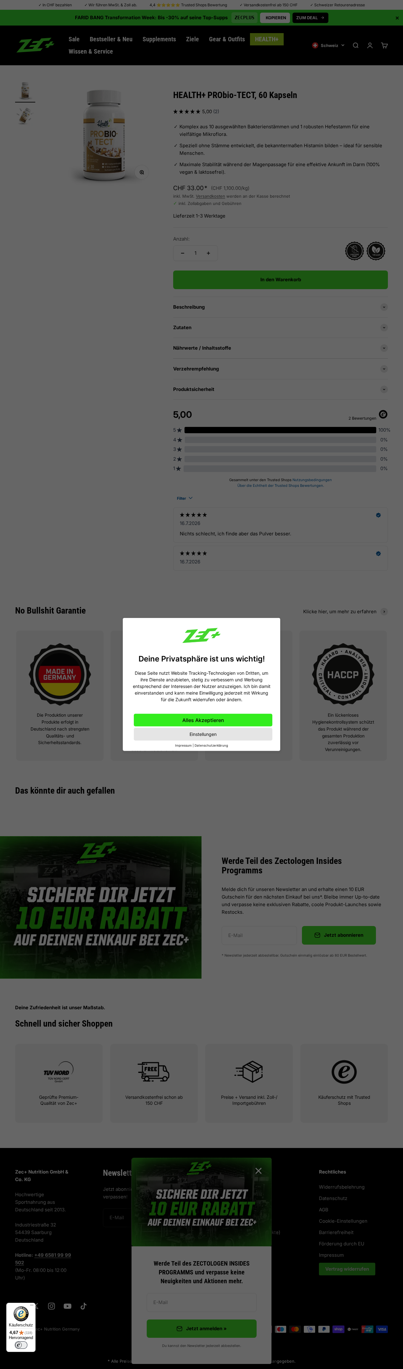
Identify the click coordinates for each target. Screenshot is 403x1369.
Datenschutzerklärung (211, 745)
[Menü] (32, 1306)
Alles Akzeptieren (203, 720)
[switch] (21, 1345)
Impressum (183, 745)
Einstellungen (203, 734)
